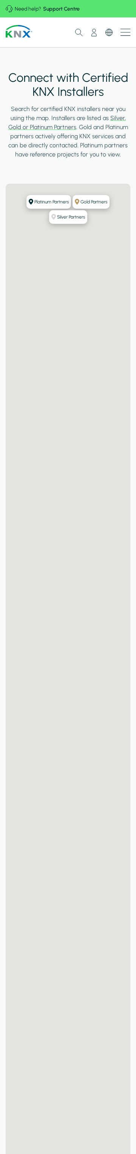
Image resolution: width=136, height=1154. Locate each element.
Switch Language (109, 32)
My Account (94, 32)
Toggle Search (79, 32)
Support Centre (61, 9)
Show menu (125, 32)
